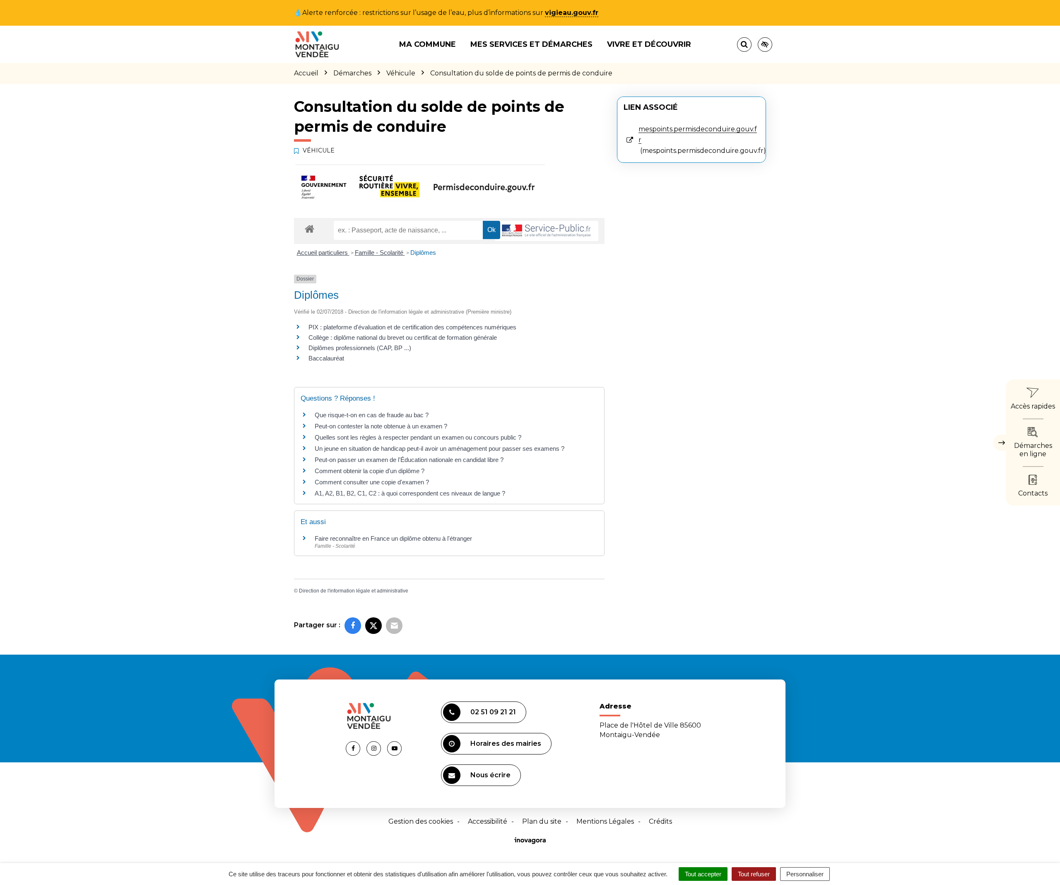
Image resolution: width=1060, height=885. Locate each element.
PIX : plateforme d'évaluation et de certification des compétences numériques (412, 327)
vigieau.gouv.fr (571, 13)
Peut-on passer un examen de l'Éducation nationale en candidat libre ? (409, 459)
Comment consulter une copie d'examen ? (372, 482)
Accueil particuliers (323, 252)
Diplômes (423, 252)
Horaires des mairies (505, 743)
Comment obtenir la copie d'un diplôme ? (369, 470)
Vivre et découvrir (649, 44)
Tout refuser (754, 874)
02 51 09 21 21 (493, 712)
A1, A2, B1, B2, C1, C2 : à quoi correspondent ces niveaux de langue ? (410, 493)
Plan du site (541, 821)
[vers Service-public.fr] (546, 231)
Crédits (660, 821)
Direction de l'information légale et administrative (353, 591)
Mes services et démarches (531, 44)
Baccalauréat (326, 358)
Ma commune (427, 44)
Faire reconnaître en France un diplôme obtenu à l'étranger (393, 538)
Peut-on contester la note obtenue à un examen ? (381, 426)
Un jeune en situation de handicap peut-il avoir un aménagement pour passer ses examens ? (439, 448)
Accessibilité (487, 821)
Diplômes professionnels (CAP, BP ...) (359, 347)
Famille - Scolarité (380, 252)
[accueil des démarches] (309, 228)
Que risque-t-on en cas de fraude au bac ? (372, 414)
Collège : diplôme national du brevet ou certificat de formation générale (402, 337)
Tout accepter (703, 874)
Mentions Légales (605, 821)
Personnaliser (805, 874)
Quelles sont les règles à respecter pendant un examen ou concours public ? (418, 437)
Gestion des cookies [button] (420, 821)
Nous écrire (490, 775)
